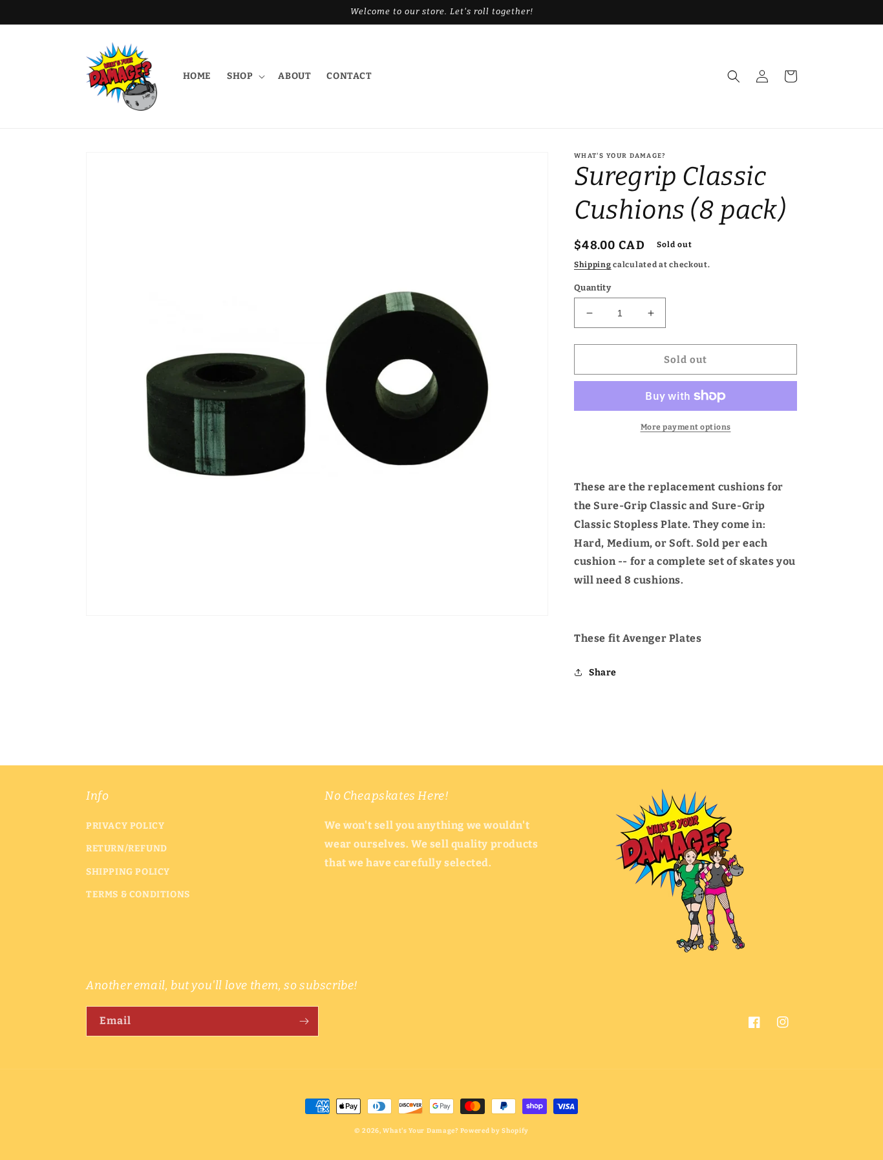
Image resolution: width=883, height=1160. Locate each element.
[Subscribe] (304, 1021)
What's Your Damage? (420, 1131)
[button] (244, 76)
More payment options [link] (686, 427)
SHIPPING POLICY (128, 871)
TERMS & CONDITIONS (138, 894)
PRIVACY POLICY (125, 825)
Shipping (593, 264)
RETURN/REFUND (126, 848)
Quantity (592, 287)
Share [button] (603, 672)
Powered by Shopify (494, 1131)
